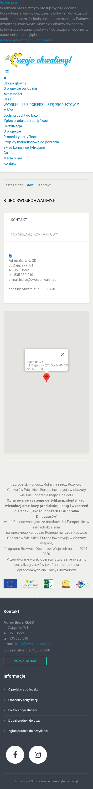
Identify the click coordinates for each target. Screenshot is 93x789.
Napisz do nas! (25, 661)
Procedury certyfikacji (20, 137)
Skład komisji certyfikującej (25, 147)
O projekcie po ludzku (20, 88)
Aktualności (13, 94)
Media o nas (13, 158)
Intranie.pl (22, 781)
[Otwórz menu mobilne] (7, 72)
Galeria (9, 153)
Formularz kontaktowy (34, 234)
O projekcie (12, 131)
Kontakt (10, 163)
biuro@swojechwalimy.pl (34, 644)
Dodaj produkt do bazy (21, 115)
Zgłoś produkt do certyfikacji (26, 120)
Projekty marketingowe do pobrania (31, 142)
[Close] (62, 354)
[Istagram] (38, 755)
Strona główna (15, 83)
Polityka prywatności (22, 710)
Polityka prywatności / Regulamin (26, 40)
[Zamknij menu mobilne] (5, 78)
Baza (7, 99)
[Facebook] (15, 755)
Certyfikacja (13, 126)
